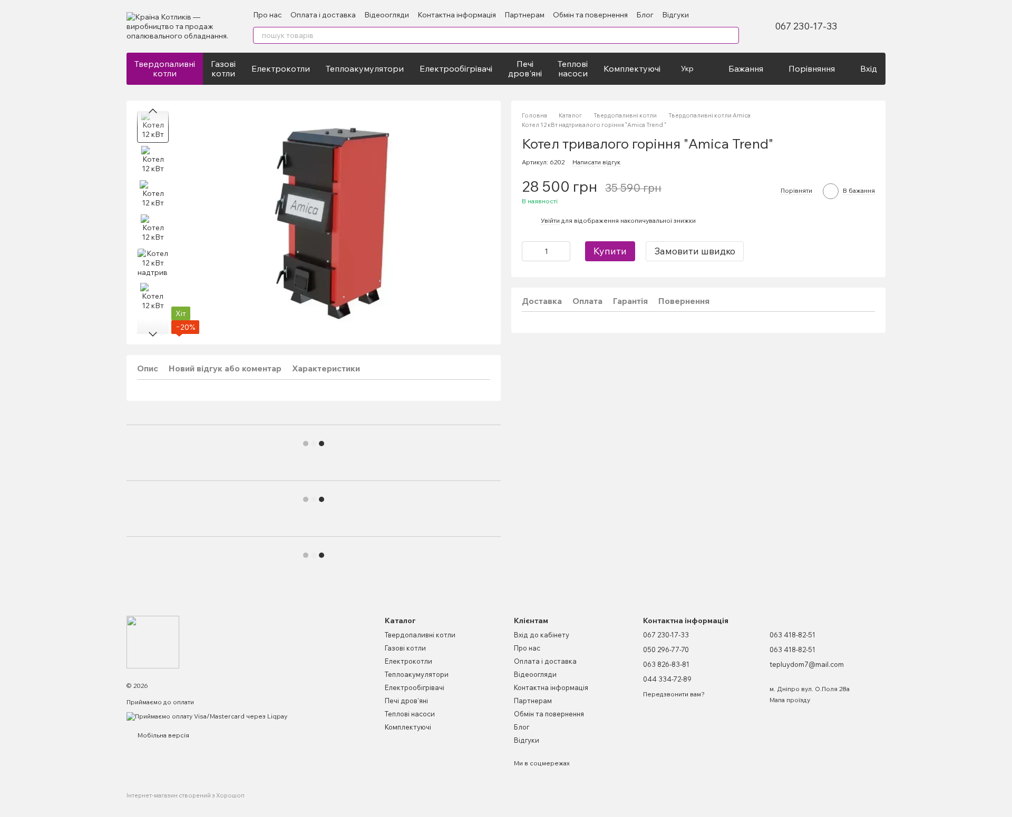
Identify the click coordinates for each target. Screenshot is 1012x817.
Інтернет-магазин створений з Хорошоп (185, 795)
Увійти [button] (550, 220)
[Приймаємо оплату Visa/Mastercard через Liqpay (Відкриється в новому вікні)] (206, 716)
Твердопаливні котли (164, 68)
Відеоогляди (386, 14)
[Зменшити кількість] (529, 250)
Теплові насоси (573, 68)
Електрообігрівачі (456, 68)
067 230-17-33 (806, 26)
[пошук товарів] (730, 35)
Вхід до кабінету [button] (541, 635)
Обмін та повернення (590, 14)
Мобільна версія (162, 735)
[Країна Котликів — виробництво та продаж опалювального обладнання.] (152, 641)
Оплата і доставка (323, 14)
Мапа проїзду (790, 700)
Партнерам (524, 14)
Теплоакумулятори (365, 68)
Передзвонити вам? (674, 694)
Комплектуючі (632, 68)
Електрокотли (280, 68)
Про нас (267, 14)
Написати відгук (596, 162)
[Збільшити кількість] (562, 250)
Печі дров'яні (525, 68)
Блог (645, 14)
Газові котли (223, 68)
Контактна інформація (456, 14)
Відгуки (675, 14)
